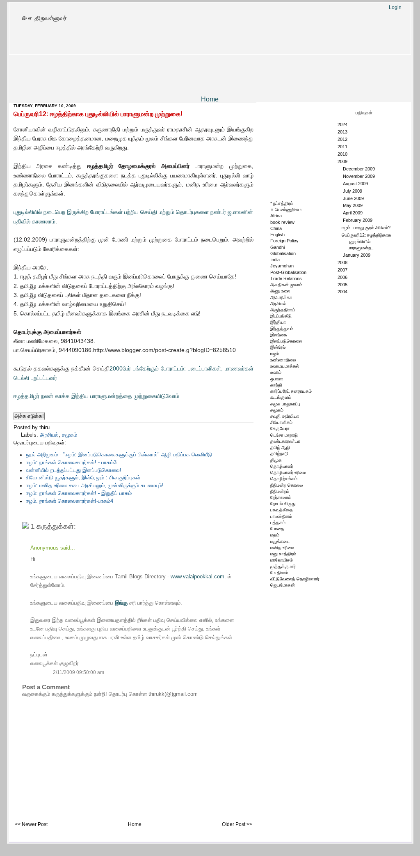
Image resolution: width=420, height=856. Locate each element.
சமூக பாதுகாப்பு (285, 403)
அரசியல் (49, 435)
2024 (343, 124)
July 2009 (353, 191)
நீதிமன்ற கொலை (286, 485)
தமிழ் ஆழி (280, 447)
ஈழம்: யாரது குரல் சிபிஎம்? (366, 227)
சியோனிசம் (281, 422)
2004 (343, 291)
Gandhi (277, 247)
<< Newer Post (31, 824)
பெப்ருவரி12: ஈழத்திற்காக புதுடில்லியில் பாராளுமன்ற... (366, 241)
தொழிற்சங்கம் (283, 478)
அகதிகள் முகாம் (286, 284)
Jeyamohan (282, 265)
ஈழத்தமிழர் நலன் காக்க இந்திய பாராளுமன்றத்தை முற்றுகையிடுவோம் (96, 396)
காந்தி (276, 384)
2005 (343, 284)
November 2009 (359, 176)
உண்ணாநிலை (283, 359)
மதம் (274, 534)
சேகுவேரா (280, 428)
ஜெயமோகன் (282, 584)
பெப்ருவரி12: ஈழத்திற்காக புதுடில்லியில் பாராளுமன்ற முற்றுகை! (98, 113)
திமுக (276, 460)
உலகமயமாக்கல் (284, 366)
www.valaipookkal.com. (199, 576)
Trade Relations (286, 278)
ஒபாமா (276, 378)
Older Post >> (237, 824)
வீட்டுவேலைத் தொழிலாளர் (295, 578)
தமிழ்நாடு (279, 453)
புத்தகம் (277, 522)
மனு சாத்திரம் (283, 553)
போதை (277, 528)
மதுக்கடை (280, 541)
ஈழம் (274, 353)
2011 (343, 146)
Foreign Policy (284, 240)
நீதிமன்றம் (279, 491)
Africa (276, 215)
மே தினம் (279, 572)
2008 (343, 262)
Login (395, 7)
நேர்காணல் (280, 497)
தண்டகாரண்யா (285, 441)
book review (282, 222)
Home (210, 99)
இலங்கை (278, 334)
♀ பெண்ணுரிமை (285, 209)
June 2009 (354, 198)
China (276, 228)
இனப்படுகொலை (286, 340)
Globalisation (283, 253)
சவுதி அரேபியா (284, 416)
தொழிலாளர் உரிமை (288, 472)
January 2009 (357, 255)
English (277, 234)
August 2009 (356, 183)
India (275, 259)
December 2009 (359, 168)
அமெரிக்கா (281, 297)
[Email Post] (59, 427)
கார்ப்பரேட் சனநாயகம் (291, 391)
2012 (343, 139)
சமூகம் (69, 435)
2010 (343, 154)
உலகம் (275, 372)
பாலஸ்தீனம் (281, 516)
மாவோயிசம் (281, 559)
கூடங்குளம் (280, 397)
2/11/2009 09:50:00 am (78, 672)
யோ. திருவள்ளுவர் (44, 18)
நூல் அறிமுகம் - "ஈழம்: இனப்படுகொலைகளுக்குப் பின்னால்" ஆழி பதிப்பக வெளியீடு (119, 455)
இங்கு (122, 603)
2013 (343, 131)
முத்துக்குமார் (283, 566)
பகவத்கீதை (281, 509)
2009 (343, 161)
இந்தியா (278, 322)
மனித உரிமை (282, 547)
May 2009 (353, 205)
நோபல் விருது (282, 503)
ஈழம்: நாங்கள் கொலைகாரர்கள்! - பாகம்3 (71, 462)
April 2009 (353, 212)
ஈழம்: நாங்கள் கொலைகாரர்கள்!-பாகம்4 (69, 501)
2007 (343, 269)
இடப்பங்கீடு (281, 315)
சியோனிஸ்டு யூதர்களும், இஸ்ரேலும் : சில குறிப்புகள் (83, 478)
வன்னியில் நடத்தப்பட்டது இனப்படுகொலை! (73, 470)
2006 (343, 277)
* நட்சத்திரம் (281, 203)
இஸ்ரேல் (277, 347)
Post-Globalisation (288, 272)
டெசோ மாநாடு (284, 435)
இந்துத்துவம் (281, 328)
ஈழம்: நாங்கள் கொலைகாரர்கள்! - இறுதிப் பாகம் (79, 493)
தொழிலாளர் (281, 466)
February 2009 (358, 220)
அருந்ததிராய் (282, 309)
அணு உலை (280, 290)
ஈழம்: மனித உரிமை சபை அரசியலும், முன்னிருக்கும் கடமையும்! (95, 485)
